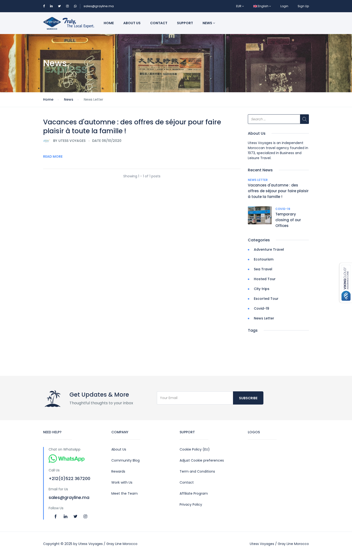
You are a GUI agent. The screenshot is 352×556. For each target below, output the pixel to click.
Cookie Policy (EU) (195, 449)
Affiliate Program (194, 493)
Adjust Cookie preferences (202, 460)
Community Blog (125, 460)
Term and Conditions (197, 471)
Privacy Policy (191, 504)
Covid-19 (282, 209)
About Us (118, 449)
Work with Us (121, 482)
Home (109, 23)
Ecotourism (263, 259)
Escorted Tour (266, 298)
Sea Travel (263, 269)
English (263, 6)
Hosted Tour (265, 279)
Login (284, 6)
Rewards (118, 471)
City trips (261, 288)
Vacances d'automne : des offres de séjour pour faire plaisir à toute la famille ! (132, 126)
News (208, 23)
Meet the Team (124, 493)
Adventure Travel (269, 249)
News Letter (258, 180)
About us (132, 23)
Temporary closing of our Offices (288, 220)
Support (185, 23)
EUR (239, 6)
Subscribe (248, 398)
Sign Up (303, 6)
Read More (52, 156)
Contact (158, 23)
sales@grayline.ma (99, 6)
